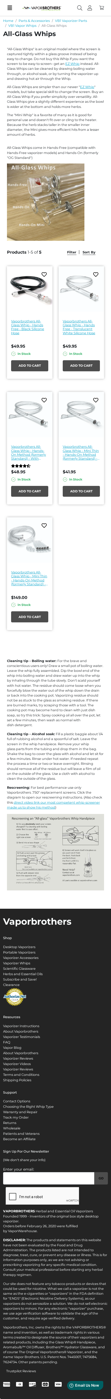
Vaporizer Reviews (18, 1058)
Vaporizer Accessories (20, 958)
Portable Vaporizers (19, 952)
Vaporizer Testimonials (21, 1037)
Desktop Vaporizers (19, 947)
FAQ (6, 1042)
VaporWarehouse (22, 1231)
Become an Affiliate (19, 1139)
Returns (9, 1123)
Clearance (11, 985)
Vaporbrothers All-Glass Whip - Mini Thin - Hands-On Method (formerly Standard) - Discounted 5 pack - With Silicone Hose (29, 578)
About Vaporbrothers (20, 1031)
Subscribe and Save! (20, 979)
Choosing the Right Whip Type (28, 1107)
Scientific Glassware (19, 969)
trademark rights (69, 1332)
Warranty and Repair (20, 1112)
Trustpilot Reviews (21, 1371)
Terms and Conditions (21, 1075)
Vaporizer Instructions (21, 1026)
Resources (11, 1017)
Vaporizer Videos (17, 1064)
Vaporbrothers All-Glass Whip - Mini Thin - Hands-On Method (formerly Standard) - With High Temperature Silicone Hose (81, 452)
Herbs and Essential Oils (23, 974)
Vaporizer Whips (16, 963)
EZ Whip (72, 64)
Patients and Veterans (21, 1134)
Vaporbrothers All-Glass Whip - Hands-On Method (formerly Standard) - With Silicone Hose (28, 452)
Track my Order (16, 1117)
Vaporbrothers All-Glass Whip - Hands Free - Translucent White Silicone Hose (79, 327)
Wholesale (11, 1128)
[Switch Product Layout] (100, 252)
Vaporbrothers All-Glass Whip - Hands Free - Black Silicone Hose (27, 327)
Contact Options (16, 1101)
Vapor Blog (12, 1048)
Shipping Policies (17, 1080)
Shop (7, 938)
